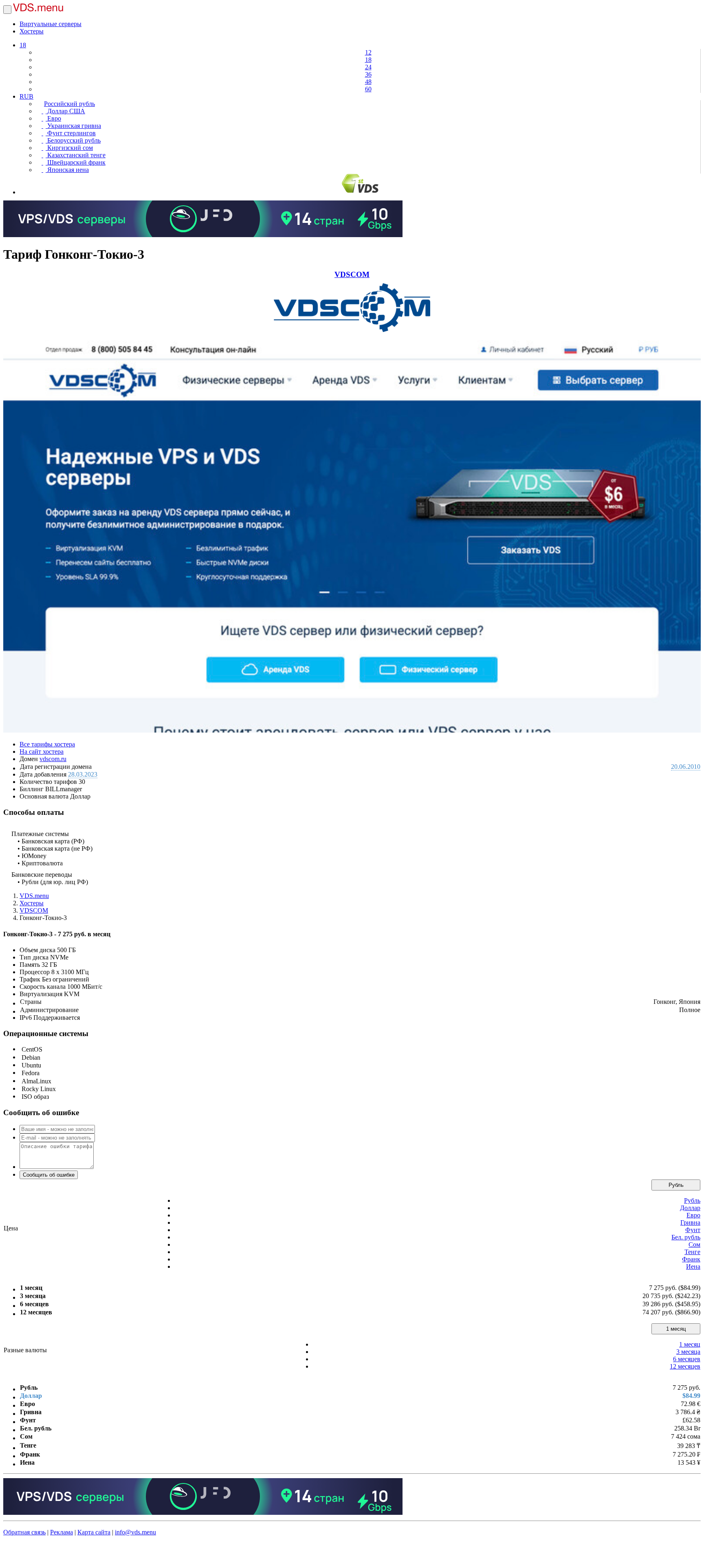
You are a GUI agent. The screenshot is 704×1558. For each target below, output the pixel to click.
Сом (694, 1244)
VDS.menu (34, 895)
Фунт (692, 1229)
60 (368, 89)
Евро (53, 118)
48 (368, 81)
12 (368, 52)
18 (23, 45)
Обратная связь (24, 1532)
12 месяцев (685, 1366)
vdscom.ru (53, 758)
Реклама (61, 1532)
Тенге (692, 1251)
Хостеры (32, 31)
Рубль (676, 1185)
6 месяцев (686, 1359)
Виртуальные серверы (50, 23)
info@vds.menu (135, 1532)
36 (368, 74)
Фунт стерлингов (71, 133)
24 (368, 67)
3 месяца (688, 1351)
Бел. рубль (685, 1237)
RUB (26, 96)
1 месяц (676, 1329)
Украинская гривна (73, 125)
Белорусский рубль (73, 140)
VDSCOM (352, 274)
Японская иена (67, 169)
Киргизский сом (69, 147)
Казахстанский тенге (76, 155)
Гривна (690, 1222)
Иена (693, 1266)
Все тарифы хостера (47, 744)
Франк (691, 1259)
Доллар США (65, 111)
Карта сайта (93, 1532)
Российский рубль (69, 103)
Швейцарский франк (76, 162)
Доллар (690, 1207)
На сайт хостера (42, 751)
